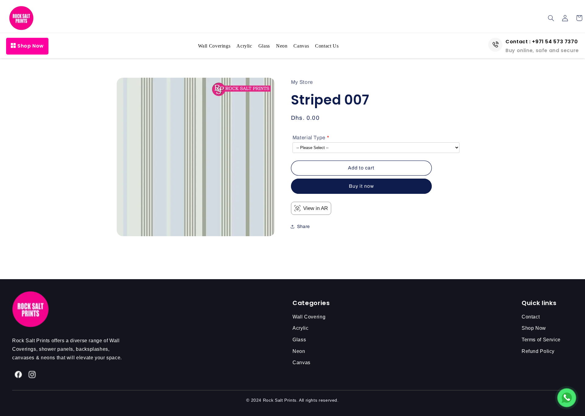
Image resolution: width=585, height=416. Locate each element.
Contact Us (327, 45)
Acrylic (244, 45)
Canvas (301, 45)
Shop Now (30, 45)
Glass (264, 45)
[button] (551, 18)
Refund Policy (538, 351)
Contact (531, 316)
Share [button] (303, 226)
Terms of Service (541, 339)
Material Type (308, 137)
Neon (282, 45)
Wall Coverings (214, 45)
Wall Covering (308, 316)
